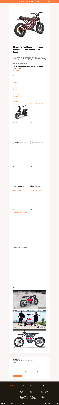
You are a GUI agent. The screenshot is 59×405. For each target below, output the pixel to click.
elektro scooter (14, 80)
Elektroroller (31, 1)
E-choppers (20, 1)
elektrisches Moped (43, 396)
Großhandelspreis (37, 1)
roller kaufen (14, 87)
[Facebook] (45, 403)
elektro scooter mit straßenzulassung (17, 94)
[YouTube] (49, 403)
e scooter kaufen (15, 82)
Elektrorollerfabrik (22, 397)
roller (13, 73)
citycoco (21, 392)
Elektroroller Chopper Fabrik (16, 70)
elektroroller (14, 77)
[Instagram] (48, 403)
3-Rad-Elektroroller (32, 397)
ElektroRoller (31, 389)
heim (16, 1)
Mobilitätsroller (43, 397)
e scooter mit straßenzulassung (16, 84)
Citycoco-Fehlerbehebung (16, 101)
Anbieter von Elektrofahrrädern (44, 393)
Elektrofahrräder (25, 1)
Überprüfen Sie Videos (33, 390)
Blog (42, 1)
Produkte (19, 44)
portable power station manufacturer (24, 398)
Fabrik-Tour (42, 390)
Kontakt (21, 389)
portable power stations (33, 398)
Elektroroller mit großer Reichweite (24, 396)
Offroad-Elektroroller (32, 396)
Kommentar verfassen (15, 44)
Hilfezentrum (21, 390)
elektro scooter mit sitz (15, 96)
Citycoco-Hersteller (43, 392)
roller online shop (15, 89)
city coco (31, 392)
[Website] (41, 371)
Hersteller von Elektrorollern (44, 391)
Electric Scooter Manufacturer (44, 389)
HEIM (29, 349)
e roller (13, 75)
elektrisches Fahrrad (22, 393)
